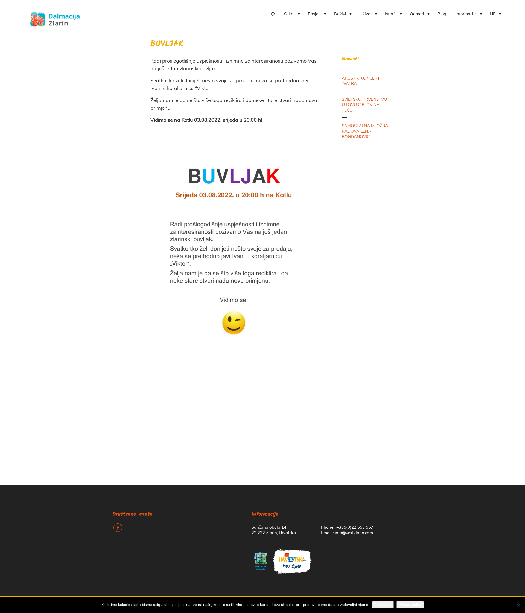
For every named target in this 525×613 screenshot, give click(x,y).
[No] (518, 605)
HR (493, 14)
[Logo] (55, 17)
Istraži (390, 14)
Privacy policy (410, 604)
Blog (442, 14)
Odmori (417, 14)
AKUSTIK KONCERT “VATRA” (361, 81)
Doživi (340, 14)
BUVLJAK (166, 44)
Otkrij (289, 14)
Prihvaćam (383, 604)
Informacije (466, 14)
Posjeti (314, 14)
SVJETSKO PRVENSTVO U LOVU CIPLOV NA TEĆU (364, 104)
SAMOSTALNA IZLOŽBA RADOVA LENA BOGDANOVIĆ (365, 131)
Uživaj (366, 14)
